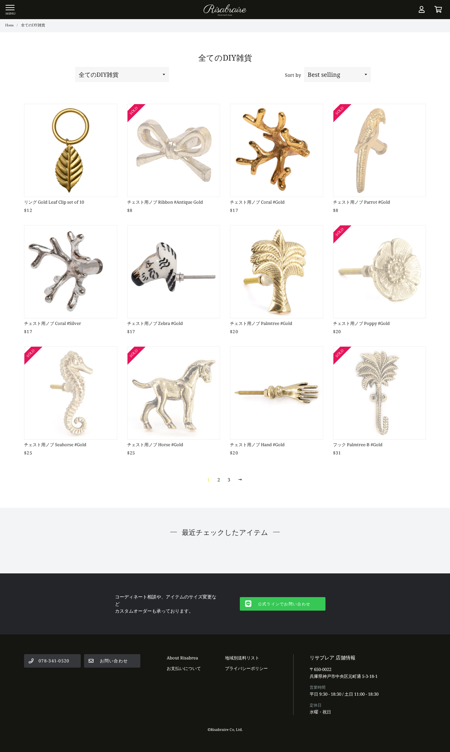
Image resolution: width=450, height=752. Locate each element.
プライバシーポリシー (246, 668)
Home (9, 25)
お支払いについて (184, 668)
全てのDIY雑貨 (33, 25)
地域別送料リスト (242, 658)
